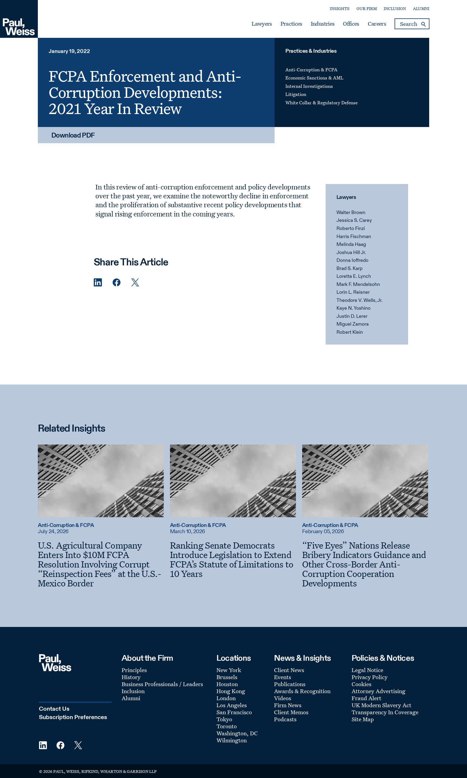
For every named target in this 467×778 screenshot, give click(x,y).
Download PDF (73, 135)
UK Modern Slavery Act (381, 705)
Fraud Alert (366, 698)
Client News (289, 670)
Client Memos (291, 712)
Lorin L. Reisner (353, 292)
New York (228, 670)
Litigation (295, 94)
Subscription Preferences (73, 717)
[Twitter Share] (135, 282)
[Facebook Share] (116, 282)
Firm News (287, 705)
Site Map (363, 719)
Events (282, 677)
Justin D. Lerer (352, 316)
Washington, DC (237, 733)
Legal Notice (367, 670)
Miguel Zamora (352, 324)
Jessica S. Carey (354, 220)
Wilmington (231, 740)
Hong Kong (230, 691)
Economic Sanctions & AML (314, 78)
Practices (291, 23)
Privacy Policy (370, 677)
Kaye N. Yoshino (353, 308)
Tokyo (224, 719)
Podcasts (285, 719)
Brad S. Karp (349, 268)
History (131, 677)
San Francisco (234, 712)
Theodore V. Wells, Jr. (359, 300)
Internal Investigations (309, 86)
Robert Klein (349, 332)
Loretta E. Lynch (353, 276)
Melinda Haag (351, 244)
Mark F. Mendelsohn (358, 284)
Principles (134, 670)
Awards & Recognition (302, 691)
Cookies (361, 684)
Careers (377, 23)
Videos (282, 698)
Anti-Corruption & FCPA (311, 69)
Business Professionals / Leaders (162, 684)
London (226, 698)
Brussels (226, 677)
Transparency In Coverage (385, 712)
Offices (351, 23)
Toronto (226, 726)
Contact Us (54, 709)
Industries (322, 23)
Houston (227, 684)
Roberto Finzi (350, 228)
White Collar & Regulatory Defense (321, 102)
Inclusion (395, 8)
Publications (289, 684)
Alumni (421, 8)
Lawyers (262, 23)
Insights (339, 8)
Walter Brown (350, 212)
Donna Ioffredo (352, 260)
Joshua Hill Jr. (351, 252)
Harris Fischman (353, 236)
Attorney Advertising (378, 691)
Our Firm (366, 8)
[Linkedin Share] (98, 282)
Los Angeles (231, 705)
